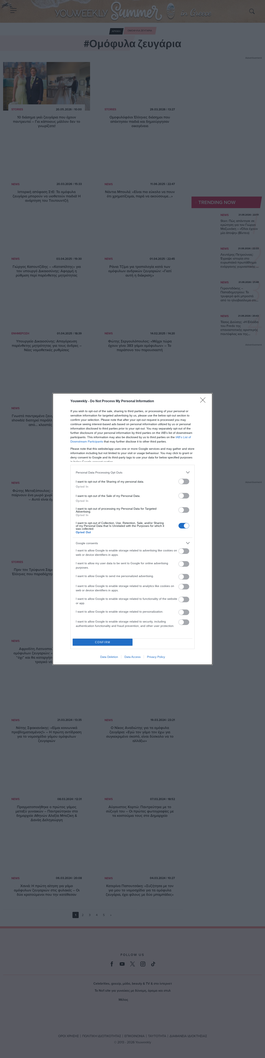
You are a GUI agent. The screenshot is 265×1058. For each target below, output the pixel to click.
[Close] (204, 401)
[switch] (183, 481)
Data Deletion (109, 656)
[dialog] (132, 529)
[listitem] (132, 472)
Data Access (132, 656)
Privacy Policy (156, 656)
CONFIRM (102, 642)
